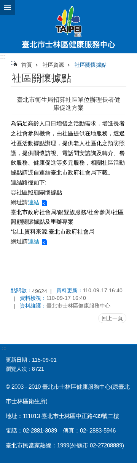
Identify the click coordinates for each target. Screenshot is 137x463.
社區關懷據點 (91, 65)
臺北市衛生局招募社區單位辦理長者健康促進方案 (68, 103)
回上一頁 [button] (112, 318)
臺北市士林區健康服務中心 (68, 26)
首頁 (26, 65)
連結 (33, 202)
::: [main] (13, 62)
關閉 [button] (7, 7)
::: (3, 56)
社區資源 (53, 65)
